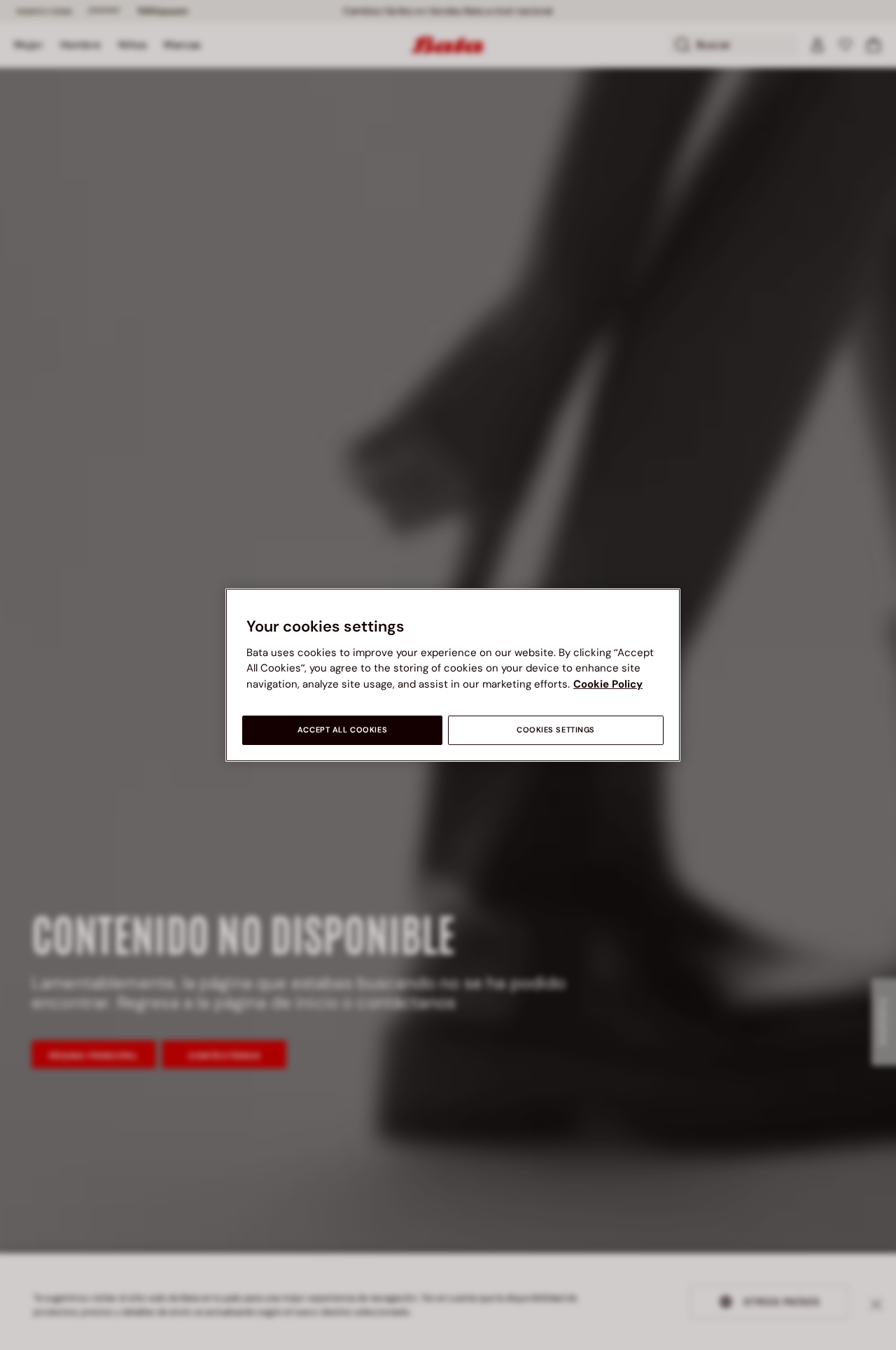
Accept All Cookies (342, 730)
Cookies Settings (556, 730)
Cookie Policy (608, 684)
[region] (452, 675)
